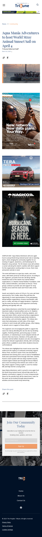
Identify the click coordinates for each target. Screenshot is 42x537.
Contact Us (21, 500)
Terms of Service (7, 526)
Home (21, 491)
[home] (22, 4)
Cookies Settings (7, 530)
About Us (21, 496)
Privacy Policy (6, 522)
